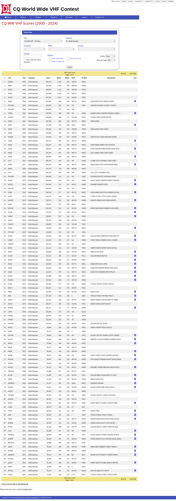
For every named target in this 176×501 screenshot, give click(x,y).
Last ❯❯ (133, 73)
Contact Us (99, 17)
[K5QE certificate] (135, 101)
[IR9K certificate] (135, 296)
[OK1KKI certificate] (135, 335)
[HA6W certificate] (135, 113)
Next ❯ (124, 73)
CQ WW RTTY (139, 1)
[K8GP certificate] (135, 252)
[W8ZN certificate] (135, 379)
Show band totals (57, 58)
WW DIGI (170, 1)
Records (68, 17)
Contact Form (27, 489)
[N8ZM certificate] (135, 351)
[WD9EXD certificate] (135, 383)
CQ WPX (130, 1)
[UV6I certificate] (135, 431)
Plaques (38, 17)
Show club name (75, 58)
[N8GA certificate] (135, 447)
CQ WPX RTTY (149, 1)
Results (53, 17)
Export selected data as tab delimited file (15, 484)
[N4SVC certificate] (135, 184)
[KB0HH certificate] (135, 280)
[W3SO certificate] (135, 260)
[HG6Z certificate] (135, 411)
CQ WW (123, 1)
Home (9, 17)
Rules (23, 17)
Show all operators (58, 61)
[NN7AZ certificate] (135, 471)
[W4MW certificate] (135, 308)
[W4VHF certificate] (135, 200)
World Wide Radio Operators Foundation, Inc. (27, 497)
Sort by (102, 56)
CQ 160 (157, 1)
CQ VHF (164, 1)
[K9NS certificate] (135, 125)
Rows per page (102, 60)
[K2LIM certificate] (135, 212)
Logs (84, 17)
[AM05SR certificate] (135, 455)
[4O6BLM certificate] (135, 435)
